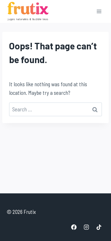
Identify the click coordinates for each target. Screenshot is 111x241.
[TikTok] (98, 227)
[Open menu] (99, 11)
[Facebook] (74, 227)
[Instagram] (86, 227)
